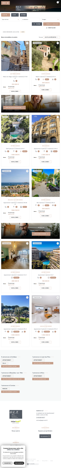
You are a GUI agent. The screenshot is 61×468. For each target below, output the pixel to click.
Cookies (51, 460)
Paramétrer (7, 463)
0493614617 (40, 418)
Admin (38, 460)
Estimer (23, 15)
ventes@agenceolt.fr (42, 420)
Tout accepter (19, 463)
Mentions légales (31, 460)
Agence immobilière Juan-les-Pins (11, 32)
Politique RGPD (44, 460)
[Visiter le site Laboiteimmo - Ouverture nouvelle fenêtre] (33, 464)
